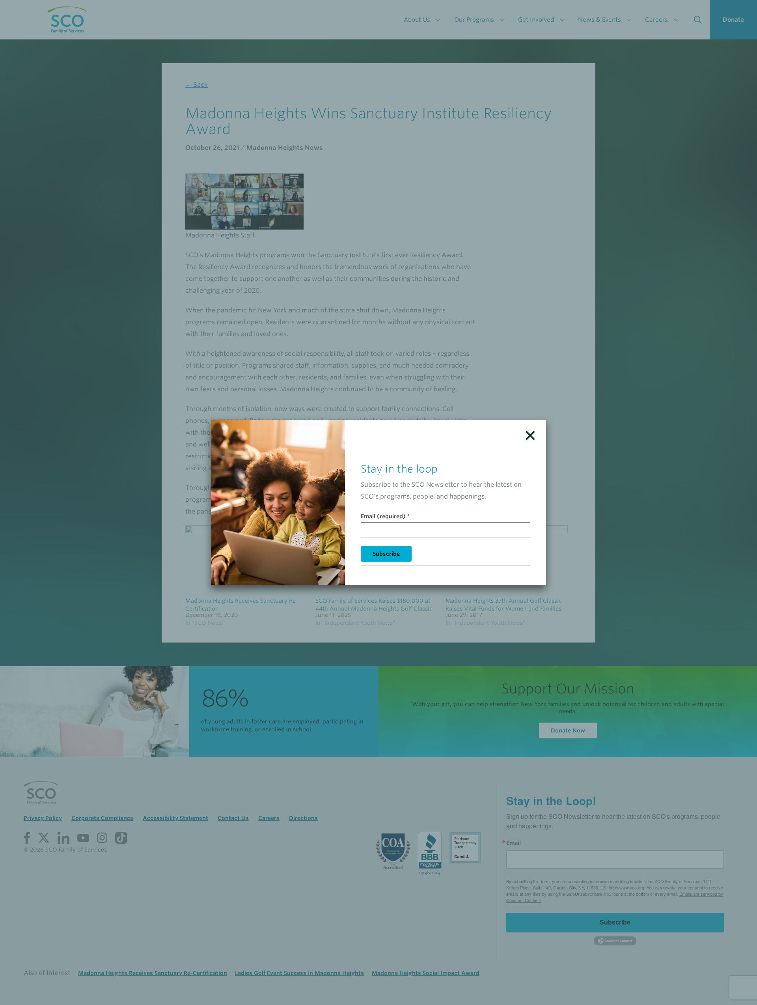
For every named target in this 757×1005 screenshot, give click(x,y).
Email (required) (385, 516)
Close (530, 435)
